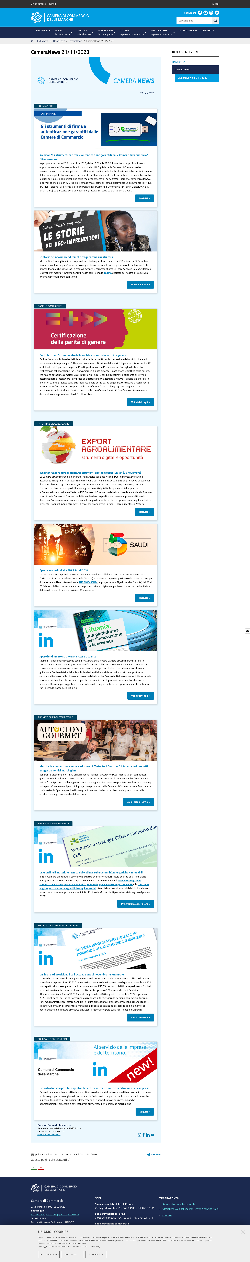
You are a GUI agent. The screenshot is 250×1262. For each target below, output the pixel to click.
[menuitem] (42, 30)
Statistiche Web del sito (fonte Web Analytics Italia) (190, 1208)
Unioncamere (38, 3)
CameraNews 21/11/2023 (192, 77)
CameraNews (75, 41)
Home (33, 41)
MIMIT (52, 3)
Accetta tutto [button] (72, 1254)
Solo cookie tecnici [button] (49, 1254)
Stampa (156, 1154)
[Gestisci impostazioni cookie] (247, 631)
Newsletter (59, 41)
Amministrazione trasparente (178, 1204)
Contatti (167, 1215)
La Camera (42, 41)
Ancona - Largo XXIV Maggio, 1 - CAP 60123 (55, 1214)
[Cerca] (215, 20)
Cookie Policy (94, 1246)
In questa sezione (185, 52)
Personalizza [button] (96, 1254)
